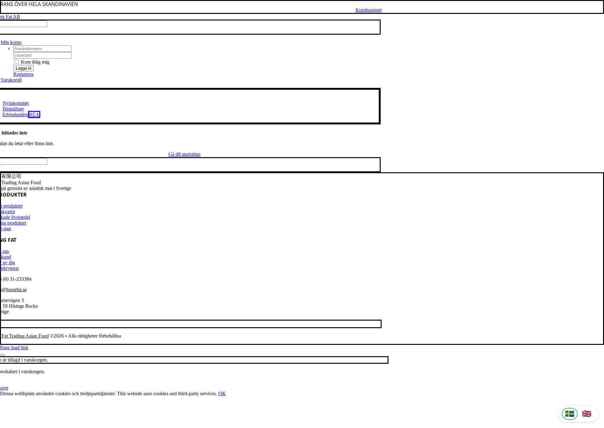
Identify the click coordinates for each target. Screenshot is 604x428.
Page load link (14, 347)
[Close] (2, 355)
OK (222, 393)
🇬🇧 (586, 413)
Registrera (23, 74)
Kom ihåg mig (34, 62)
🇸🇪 (569, 413)
